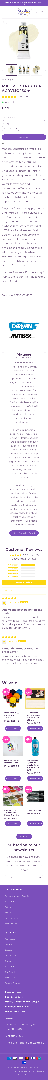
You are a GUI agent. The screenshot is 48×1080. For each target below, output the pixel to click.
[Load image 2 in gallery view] (23, 70)
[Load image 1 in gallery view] (11, 70)
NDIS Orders (11, 901)
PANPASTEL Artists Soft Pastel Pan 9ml (11, 812)
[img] (9, 598)
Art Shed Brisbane (20, 1067)
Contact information (25, 1075)
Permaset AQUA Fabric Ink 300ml (12, 715)
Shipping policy (39, 1071)
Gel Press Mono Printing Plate (12, 761)
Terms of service (24, 1071)
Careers (8, 950)
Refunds (8, 907)
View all (24, 836)
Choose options (13, 728)
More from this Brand (24, 533)
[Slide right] (45, 70)
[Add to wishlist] (3, 143)
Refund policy (35, 1067)
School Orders (11, 977)
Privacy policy (11, 1071)
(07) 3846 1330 (14, 1035)
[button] (5, 12)
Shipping (9, 912)
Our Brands (10, 972)
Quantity (5, 124)
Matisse (7, 79)
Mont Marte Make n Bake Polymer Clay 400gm (33, 716)
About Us (9, 944)
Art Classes (10, 939)
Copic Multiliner (34, 810)
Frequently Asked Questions (18, 896)
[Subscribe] (40, 877)
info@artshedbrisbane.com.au (24, 1042)
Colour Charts (11, 955)
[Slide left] (2, 70)
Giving (8, 961)
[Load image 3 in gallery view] (36, 70)
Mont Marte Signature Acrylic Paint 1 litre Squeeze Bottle (34, 765)
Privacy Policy (11, 918)
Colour (4, 113)
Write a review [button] (24, 582)
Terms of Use (11, 924)
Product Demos (12, 983)
